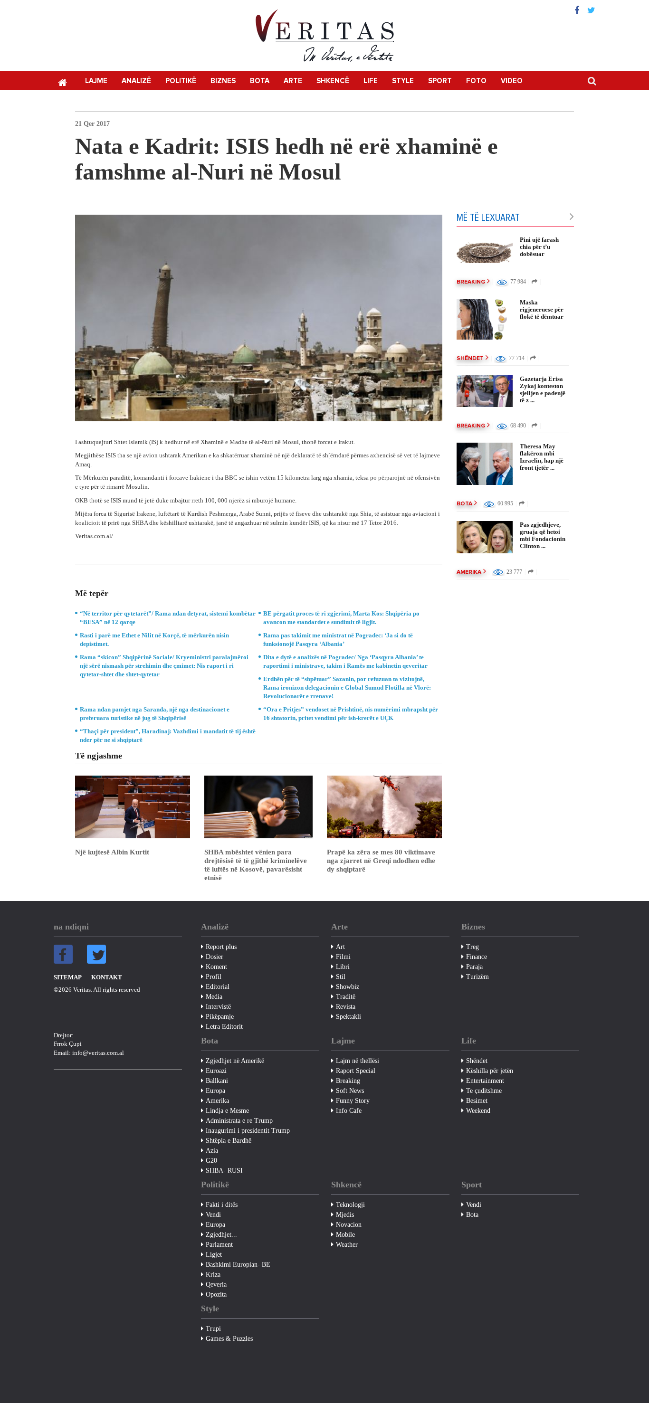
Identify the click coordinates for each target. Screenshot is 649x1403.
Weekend (478, 1110)
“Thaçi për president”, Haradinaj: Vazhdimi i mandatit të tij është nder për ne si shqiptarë (168, 735)
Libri (343, 966)
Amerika (469, 572)
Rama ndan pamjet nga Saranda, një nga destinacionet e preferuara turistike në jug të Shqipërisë (154, 713)
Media (214, 996)
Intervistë (218, 1006)
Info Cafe (349, 1110)
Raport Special (355, 1070)
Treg (472, 946)
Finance (476, 956)
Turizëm (477, 976)
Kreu (62, 81)
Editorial (217, 986)
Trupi (213, 1328)
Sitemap (68, 977)
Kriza (213, 1274)
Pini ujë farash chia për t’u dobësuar (539, 246)
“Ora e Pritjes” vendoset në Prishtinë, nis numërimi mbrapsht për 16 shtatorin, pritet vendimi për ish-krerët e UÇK (350, 713)
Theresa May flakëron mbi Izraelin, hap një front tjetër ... (541, 457)
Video (512, 81)
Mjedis (345, 1214)
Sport (440, 81)
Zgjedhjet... (221, 1234)
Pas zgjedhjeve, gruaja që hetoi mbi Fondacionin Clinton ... (542, 535)
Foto (476, 81)
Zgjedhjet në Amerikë (235, 1060)
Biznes (223, 81)
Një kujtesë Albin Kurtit (112, 852)
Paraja (474, 966)
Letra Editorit (224, 1026)
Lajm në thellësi (357, 1060)
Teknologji (350, 1204)
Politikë (180, 81)
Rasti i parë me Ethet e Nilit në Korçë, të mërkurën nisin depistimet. (154, 639)
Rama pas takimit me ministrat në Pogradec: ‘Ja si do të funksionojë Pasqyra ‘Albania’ (338, 639)
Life (370, 81)
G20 (211, 1160)
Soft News (350, 1090)
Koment (216, 966)
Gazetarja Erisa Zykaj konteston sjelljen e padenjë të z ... (542, 389)
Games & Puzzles (229, 1338)
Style (403, 81)
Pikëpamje (220, 1016)
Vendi (213, 1214)
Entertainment (485, 1080)
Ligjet (214, 1254)
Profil (213, 976)
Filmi (343, 956)
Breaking (471, 282)
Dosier (214, 956)
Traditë (345, 996)
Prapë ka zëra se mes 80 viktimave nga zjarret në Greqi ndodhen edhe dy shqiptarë (381, 860)
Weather (347, 1244)
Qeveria (216, 1284)
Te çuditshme (484, 1090)
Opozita (216, 1294)
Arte (293, 81)
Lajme (96, 81)
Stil (340, 976)
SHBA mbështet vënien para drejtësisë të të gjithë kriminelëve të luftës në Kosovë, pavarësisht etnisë (255, 865)
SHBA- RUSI (224, 1170)
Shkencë (332, 81)
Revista (345, 1006)
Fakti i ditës (222, 1204)
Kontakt (106, 977)
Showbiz (347, 986)
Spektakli (348, 1016)
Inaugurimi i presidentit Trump (248, 1130)
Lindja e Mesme (227, 1110)
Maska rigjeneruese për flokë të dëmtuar (541, 309)
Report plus (221, 946)
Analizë (136, 81)
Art (340, 946)
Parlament (219, 1244)
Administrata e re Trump (239, 1120)
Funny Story (353, 1100)
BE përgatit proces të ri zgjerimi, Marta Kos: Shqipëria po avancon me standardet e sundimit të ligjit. (341, 618)
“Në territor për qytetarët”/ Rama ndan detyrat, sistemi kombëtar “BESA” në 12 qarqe (168, 618)
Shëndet (470, 358)
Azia (212, 1150)
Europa (215, 1090)
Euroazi (216, 1070)
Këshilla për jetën (489, 1070)
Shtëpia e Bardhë (228, 1140)
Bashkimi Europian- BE (238, 1264)
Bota (259, 81)
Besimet (476, 1100)
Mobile (345, 1234)
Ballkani (217, 1080)
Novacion (349, 1224)
